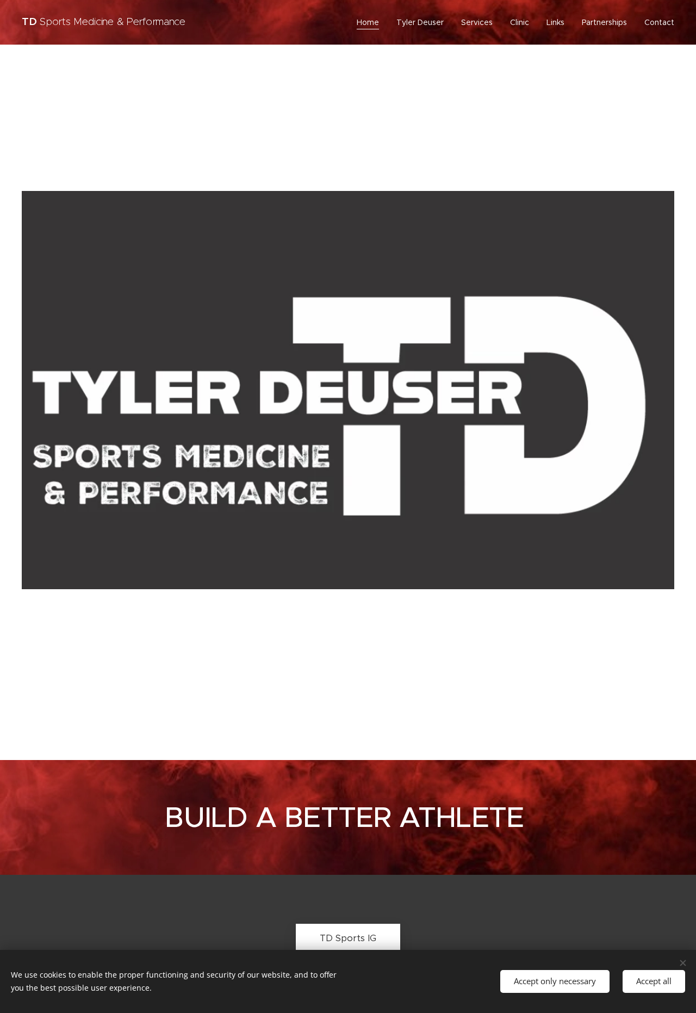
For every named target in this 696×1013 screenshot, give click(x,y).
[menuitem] (371, 22)
